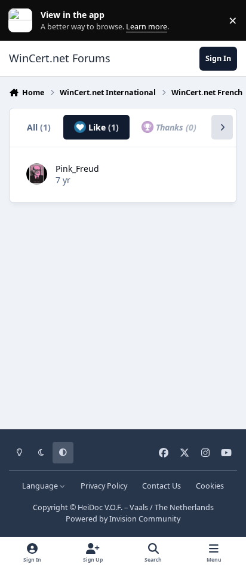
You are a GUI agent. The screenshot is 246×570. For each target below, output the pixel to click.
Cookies (210, 486)
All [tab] (39, 127)
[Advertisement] (123, 312)
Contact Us (161, 486)
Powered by (123, 519)
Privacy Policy (104, 486)
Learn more (23, 20)
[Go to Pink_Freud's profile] (36, 173)
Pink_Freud (77, 168)
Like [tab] (102, 127)
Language (41, 486)
